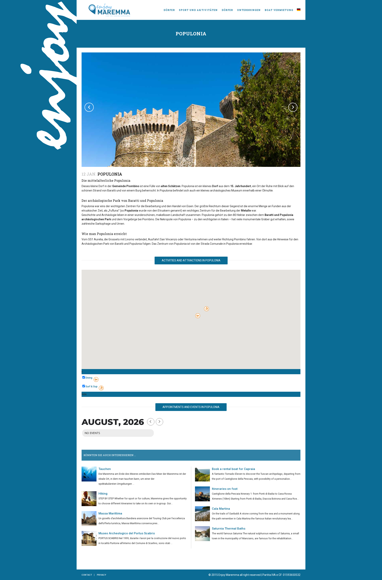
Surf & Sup (91, 386)
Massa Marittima (110, 513)
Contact (87, 575)
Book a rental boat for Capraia (233, 469)
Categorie (90, 371)
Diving (89, 377)
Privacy (101, 575)
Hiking (102, 493)
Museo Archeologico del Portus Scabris (126, 533)
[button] (206, 308)
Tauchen (104, 469)
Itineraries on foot (225, 489)
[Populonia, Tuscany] (191, 125)
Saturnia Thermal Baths (228, 528)
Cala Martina (221, 508)
